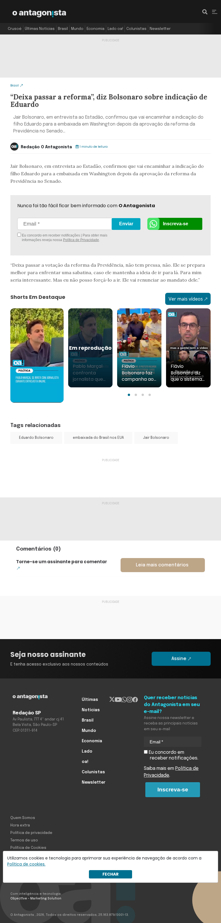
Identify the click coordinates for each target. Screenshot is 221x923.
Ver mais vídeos (186, 299)
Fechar (110, 874)
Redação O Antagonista (46, 147)
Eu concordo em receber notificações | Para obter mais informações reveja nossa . (64, 237)
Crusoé (15, 29)
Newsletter (160, 29)
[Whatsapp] (124, 700)
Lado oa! (115, 29)
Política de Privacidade (81, 240)
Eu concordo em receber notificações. (173, 755)
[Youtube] (118, 700)
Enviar (126, 223)
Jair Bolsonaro (156, 438)
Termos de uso (24, 840)
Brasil (63, 29)
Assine (179, 658)
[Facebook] (135, 700)
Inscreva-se (175, 223)
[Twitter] (112, 700)
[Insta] (129, 700)
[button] (128, 394)
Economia (95, 29)
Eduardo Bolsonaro (36, 438)
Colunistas (136, 29)
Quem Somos (22, 818)
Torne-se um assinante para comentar (61, 562)
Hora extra (20, 825)
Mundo (77, 29)
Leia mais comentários (162, 565)
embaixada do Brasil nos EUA (98, 438)
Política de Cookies (28, 848)
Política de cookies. (26, 864)
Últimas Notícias (40, 29)
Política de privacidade (31, 833)
